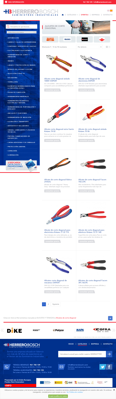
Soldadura (12, 78)
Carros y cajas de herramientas (22, 42)
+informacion (67, 90)
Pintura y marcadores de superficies (19, 137)
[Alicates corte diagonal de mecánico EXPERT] (59, 265)
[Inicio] (63, 15)
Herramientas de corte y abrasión (19, 56)
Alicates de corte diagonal (66, 318)
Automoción (13, 38)
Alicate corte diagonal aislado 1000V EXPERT (57, 80)
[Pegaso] (36, 330)
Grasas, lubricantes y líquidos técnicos (21, 131)
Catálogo (71, 15)
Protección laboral (17, 147)
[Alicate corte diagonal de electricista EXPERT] (93, 63)
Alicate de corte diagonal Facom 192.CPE (92, 180)
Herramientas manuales (18, 97)
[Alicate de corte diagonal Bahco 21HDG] (59, 164)
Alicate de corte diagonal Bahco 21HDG (58, 180)
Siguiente (55, 304)
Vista (108, 47)
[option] (14, 330)
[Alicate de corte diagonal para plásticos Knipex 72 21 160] (93, 214)
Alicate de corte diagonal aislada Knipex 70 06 (92, 130)
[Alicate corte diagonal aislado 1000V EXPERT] (59, 63)
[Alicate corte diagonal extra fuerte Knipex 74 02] (59, 114)
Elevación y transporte (18, 122)
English (108, 10)
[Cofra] (102, 330)
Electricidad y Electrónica (20, 51)
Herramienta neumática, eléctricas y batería (18, 102)
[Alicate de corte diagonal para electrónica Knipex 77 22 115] (59, 214)
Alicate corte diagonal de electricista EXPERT (89, 80)
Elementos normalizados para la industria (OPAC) (21, 87)
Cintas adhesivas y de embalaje (21, 142)
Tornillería (13, 82)
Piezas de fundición (16, 92)
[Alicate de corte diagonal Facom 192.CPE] (93, 164)
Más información (16, 2)
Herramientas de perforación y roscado (22, 108)
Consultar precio (52, 90)
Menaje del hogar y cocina (20, 69)
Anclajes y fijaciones (17, 113)
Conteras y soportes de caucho (22, 46)
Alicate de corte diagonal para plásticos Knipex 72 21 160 (91, 231)
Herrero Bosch (31, 12)
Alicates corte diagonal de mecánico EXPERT (55, 281)
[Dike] (14, 330)
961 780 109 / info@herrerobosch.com (97, 2)
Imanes (11, 61)
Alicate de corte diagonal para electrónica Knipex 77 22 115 (57, 231)
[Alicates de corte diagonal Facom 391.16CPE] (93, 265)
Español (111, 10)
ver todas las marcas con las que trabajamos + (93, 337)
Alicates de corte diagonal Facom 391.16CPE (92, 281)
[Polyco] (58, 330)
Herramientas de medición (19, 117)
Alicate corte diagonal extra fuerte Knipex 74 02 (59, 130)
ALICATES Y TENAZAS (45, 318)
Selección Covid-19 (16, 74)
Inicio (13, 318)
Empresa (96, 15)
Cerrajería (12, 151)
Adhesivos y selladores (18, 126)
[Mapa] (80, 330)
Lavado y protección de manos (21, 65)
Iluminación (13, 155)
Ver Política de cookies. (74, 392)
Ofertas (84, 15)
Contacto (107, 15)
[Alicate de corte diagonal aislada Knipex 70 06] (93, 114)
